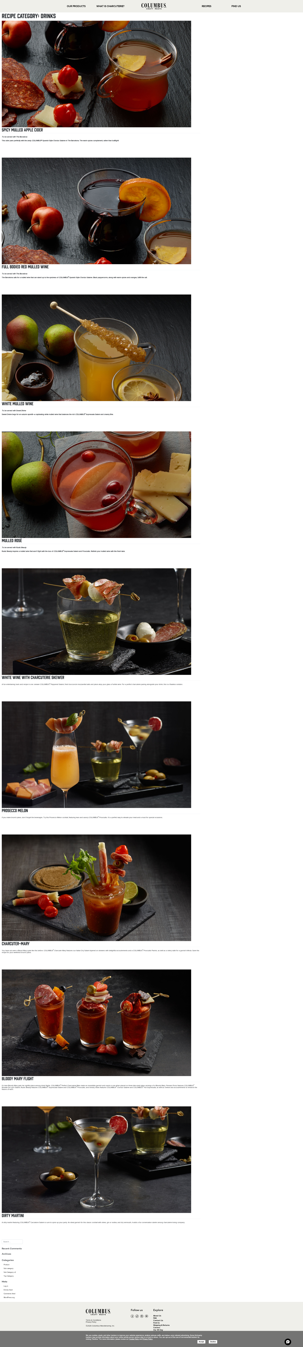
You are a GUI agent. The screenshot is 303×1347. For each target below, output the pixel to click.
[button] (288, 1342)
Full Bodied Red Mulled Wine (25, 266)
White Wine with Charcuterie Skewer (33, 677)
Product (6, 1265)
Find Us (156, 1323)
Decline (213, 1342)
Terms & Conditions (93, 1320)
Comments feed (9, 1294)
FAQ (155, 1318)
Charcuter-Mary (15, 943)
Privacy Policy (91, 1322)
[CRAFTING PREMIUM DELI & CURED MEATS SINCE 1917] (154, 6)
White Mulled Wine (17, 403)
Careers (156, 1328)
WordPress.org (9, 1297)
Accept (201, 1342)
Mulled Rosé (12, 540)
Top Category (9, 1276)
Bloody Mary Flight (18, 1078)
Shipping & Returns (161, 1325)
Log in (6, 1286)
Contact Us (158, 1320)
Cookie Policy (134, 1339)
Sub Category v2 (10, 1272)
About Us (157, 1316)
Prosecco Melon (15, 810)
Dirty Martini (13, 1215)
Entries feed (8, 1290)
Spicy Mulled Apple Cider (22, 129)
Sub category (8, 1268)
